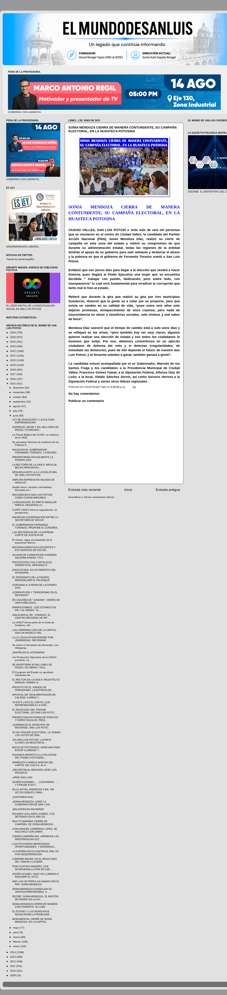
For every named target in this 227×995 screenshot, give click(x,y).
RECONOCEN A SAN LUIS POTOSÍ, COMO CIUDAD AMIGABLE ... (32, 496)
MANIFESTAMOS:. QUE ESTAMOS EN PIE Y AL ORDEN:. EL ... (34, 609)
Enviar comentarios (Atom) (99, 497)
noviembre (19, 392)
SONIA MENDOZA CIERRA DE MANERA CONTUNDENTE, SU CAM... (34, 905)
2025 (13, 337)
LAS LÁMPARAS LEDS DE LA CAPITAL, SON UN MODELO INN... (34, 631)
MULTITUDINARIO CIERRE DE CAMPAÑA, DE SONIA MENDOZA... (33, 822)
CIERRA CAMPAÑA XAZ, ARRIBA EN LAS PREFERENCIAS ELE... (35, 838)
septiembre (19, 401)
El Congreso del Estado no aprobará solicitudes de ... (32, 673)
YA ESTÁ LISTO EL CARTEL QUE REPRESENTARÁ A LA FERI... (31, 704)
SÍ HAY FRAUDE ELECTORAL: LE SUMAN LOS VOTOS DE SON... (36, 734)
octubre (17, 397)
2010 (13, 971)
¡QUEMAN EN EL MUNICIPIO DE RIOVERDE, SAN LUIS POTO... (31, 726)
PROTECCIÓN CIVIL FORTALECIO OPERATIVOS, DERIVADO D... (32, 564)
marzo (17, 937)
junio (16, 415)
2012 (13, 961)
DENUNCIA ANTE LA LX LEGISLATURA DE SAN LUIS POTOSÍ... (34, 473)
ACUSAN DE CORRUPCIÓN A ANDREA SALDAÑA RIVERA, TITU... (34, 556)
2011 (13, 966)
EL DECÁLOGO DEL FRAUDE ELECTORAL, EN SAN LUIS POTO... (34, 711)
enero (16, 946)
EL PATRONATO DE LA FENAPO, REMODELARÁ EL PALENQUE (31, 579)
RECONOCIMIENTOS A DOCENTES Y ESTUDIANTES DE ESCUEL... (34, 549)
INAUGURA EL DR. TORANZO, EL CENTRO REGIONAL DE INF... (31, 616)
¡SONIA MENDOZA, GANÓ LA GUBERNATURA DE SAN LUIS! (31, 803)
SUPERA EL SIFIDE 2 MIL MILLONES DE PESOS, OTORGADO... (35, 428)
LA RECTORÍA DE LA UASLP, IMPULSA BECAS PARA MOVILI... (34, 466)
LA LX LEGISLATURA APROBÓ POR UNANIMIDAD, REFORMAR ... (32, 639)
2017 (13, 374)
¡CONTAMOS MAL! (23, 797)
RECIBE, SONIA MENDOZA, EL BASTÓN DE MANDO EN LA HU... (35, 898)
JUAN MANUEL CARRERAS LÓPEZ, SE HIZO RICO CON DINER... (34, 830)
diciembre (19, 387)
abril (15, 932)
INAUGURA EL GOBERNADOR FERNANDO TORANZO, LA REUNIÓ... (35, 451)
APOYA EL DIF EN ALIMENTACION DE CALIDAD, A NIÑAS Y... (34, 696)
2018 (13, 369)
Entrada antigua (168, 490)
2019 (13, 365)
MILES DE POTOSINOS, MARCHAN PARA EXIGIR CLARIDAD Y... (36, 749)
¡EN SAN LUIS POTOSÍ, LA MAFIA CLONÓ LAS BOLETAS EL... (31, 741)
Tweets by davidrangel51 (20, 259)
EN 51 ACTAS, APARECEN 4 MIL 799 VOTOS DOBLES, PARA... (33, 791)
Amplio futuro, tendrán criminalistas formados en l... (32, 488)
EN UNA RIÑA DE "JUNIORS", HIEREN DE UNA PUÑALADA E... (36, 601)
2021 (13, 355)
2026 (13, 332)
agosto (17, 406)
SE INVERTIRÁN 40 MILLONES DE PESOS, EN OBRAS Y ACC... (32, 666)
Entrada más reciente (84, 490)
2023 (13, 346)
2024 (13, 341)
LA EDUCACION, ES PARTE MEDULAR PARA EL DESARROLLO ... (34, 503)
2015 (13, 383)
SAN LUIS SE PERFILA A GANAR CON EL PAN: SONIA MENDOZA (35, 883)
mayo (16, 927)
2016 (13, 379)
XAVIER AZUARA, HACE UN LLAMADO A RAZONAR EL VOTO (35, 875)
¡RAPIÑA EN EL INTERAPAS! (28, 652)
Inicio (128, 490)
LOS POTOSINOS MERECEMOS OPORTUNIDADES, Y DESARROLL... (34, 845)
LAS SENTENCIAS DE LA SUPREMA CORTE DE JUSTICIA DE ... (32, 533)
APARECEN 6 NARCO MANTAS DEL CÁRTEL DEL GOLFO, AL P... (32, 764)
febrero (17, 941)
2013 (13, 957)
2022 (13, 351)
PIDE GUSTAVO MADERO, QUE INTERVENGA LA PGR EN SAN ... (32, 868)
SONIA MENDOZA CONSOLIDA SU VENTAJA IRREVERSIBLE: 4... (32, 890)
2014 (13, 952)
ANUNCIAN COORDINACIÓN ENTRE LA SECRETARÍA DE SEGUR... (35, 518)
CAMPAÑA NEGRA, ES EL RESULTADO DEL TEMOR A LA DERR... (34, 860)
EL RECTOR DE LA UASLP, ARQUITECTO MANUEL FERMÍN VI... (36, 681)
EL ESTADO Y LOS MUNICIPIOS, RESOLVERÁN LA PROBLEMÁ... (31, 913)
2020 (13, 360)
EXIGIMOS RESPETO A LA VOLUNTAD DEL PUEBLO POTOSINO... (34, 756)
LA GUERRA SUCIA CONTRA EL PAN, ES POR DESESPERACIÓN (35, 853)
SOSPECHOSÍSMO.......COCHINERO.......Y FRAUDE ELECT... (35, 783)
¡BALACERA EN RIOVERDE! (28, 809)
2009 (13, 975)
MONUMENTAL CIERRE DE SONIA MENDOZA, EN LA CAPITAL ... (32, 920)
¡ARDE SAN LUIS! (22, 777)
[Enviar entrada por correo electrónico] (133, 387)
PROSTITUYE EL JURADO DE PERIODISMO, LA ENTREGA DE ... (33, 688)
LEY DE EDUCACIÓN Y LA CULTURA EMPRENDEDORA (33, 421)
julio (15, 411)
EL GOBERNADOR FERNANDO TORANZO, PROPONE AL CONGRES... (35, 526)
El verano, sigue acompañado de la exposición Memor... (32, 541)
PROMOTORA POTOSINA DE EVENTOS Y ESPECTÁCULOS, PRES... (35, 719)
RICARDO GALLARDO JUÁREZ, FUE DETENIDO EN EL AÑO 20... (33, 815)
